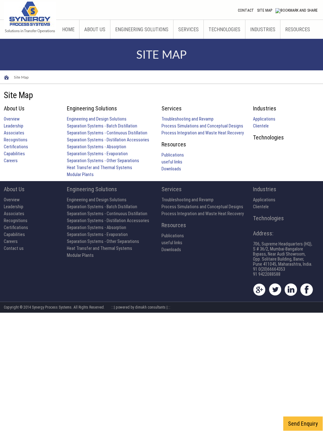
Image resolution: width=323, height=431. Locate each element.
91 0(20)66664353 (269, 269)
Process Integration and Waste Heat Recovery (203, 132)
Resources (297, 29)
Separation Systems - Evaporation (97, 153)
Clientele (261, 125)
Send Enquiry (303, 423)
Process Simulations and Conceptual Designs (202, 125)
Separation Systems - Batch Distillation (102, 125)
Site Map (264, 10)
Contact (246, 10)
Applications (264, 118)
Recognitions (15, 139)
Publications (173, 154)
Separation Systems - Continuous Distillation (107, 132)
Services (188, 29)
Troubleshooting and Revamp (188, 118)
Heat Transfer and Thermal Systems (99, 167)
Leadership (13, 125)
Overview (12, 118)
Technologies (224, 29)
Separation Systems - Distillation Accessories (108, 139)
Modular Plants (80, 174)
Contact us (14, 248)
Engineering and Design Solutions (96, 118)
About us (94, 29)
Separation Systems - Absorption (96, 146)
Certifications (16, 146)
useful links (172, 161)
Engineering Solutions (141, 29)
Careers (11, 160)
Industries (262, 29)
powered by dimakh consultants (141, 307)
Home (68, 29)
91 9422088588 (266, 274)
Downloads (171, 168)
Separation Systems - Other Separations (103, 160)
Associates (14, 132)
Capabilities (14, 153)
